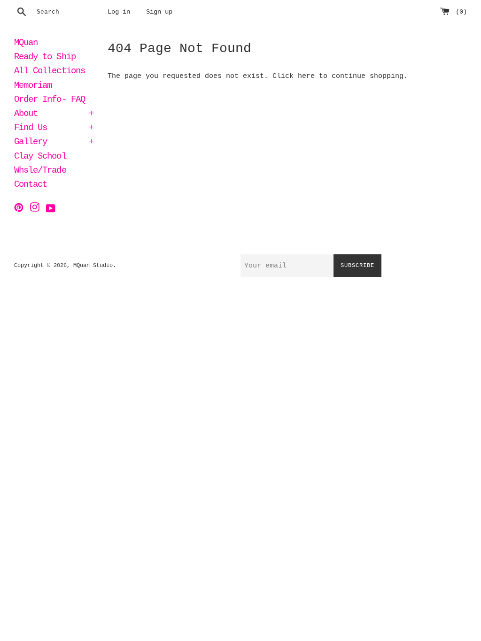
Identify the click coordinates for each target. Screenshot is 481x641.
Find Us (53, 128)
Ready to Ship (45, 57)
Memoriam (33, 86)
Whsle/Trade (40, 171)
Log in (119, 11)
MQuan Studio (93, 265)
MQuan (26, 43)
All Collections (49, 72)
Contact (30, 185)
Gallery (53, 142)
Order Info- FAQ (49, 100)
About (53, 114)
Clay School (40, 157)
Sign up (159, 11)
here (306, 76)
